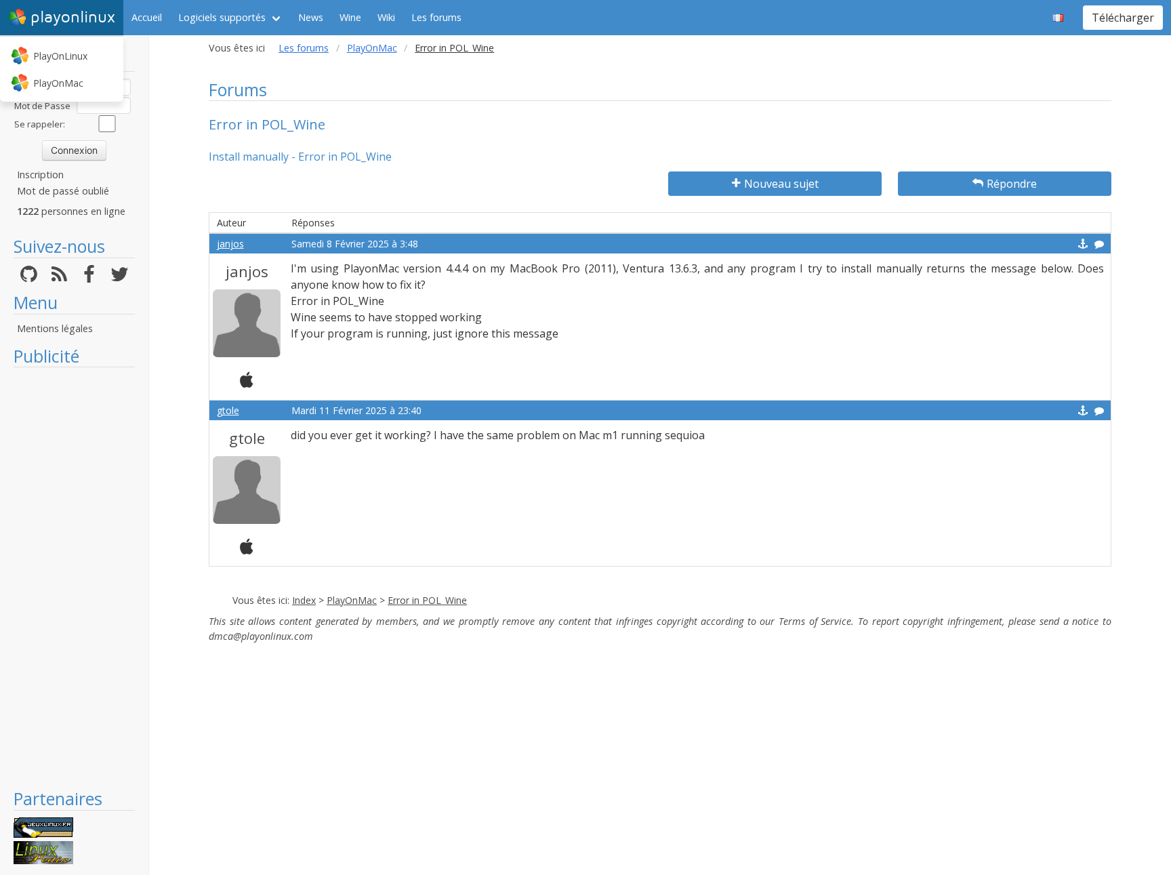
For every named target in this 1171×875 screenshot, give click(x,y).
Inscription (40, 174)
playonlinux (72, 17)
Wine (350, 17)
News (310, 17)
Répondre (1012, 183)
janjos (230, 243)
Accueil (146, 17)
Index (304, 600)
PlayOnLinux (60, 55)
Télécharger (1123, 17)
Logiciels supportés (222, 17)
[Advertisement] (74, 577)
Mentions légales (55, 328)
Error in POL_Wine (427, 600)
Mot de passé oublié (63, 190)
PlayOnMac (58, 83)
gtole (228, 410)
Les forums (436, 17)
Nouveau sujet (781, 183)
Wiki (386, 17)
